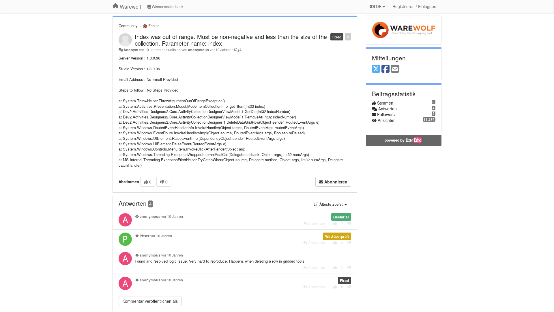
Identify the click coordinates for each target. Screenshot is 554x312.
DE (379, 6)
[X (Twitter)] (376, 69)
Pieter (144, 235)
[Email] (395, 69)
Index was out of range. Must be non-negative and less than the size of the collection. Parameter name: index (231, 39)
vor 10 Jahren (172, 216)
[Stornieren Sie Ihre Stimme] (342, 223)
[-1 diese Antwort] (349, 223)
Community (128, 25)
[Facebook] (385, 69)
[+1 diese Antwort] (335, 223)
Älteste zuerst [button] (331, 204)
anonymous (198, 49)
